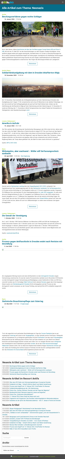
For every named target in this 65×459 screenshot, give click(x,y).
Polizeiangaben (58, 337)
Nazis (4, 299)
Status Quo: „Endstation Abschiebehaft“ (21, 394)
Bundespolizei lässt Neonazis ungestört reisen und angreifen (27, 392)
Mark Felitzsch (28, 282)
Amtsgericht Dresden (47, 276)
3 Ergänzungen (24, 304)
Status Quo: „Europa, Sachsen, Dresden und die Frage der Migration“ (30, 390)
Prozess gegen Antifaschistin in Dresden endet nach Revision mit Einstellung (32, 242)
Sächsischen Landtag (17, 186)
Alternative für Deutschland (15, 350)
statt (28, 110)
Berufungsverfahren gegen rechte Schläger (22, 16)
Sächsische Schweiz (53, 345)
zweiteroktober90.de (12, 233)
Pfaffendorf (41, 337)
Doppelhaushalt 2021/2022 (38, 186)
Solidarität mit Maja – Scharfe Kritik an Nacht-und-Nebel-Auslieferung (30, 384)
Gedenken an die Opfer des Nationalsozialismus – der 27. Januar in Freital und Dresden (35, 400)
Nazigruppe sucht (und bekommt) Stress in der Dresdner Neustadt (29, 416)
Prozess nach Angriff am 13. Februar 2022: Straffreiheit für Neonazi (30, 386)
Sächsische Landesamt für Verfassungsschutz (47, 188)
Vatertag (12, 335)
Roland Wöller (44, 198)
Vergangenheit (30, 335)
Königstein (58, 341)
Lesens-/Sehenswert (8, 121)
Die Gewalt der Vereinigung (14, 215)
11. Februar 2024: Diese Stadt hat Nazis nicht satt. (25, 396)
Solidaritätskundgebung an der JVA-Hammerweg (24, 388)
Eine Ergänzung (25, 156)
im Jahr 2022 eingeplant (46, 192)
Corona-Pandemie (46, 333)
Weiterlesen (32, 63)
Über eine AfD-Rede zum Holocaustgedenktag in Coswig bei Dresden (30, 382)
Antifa (4, 14)
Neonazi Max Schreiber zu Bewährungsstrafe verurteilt (26, 425)
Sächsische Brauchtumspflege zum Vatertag (22, 301)
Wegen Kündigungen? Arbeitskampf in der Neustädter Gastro (28, 408)
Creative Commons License (47, 456)
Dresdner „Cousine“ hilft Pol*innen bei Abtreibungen (25, 419)
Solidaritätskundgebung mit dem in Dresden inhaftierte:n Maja (30, 73)
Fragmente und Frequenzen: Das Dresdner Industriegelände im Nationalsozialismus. (34, 398)
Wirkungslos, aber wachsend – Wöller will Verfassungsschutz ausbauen (30, 152)
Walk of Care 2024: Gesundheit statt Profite (23, 429)
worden (33, 343)
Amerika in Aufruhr (10, 123)
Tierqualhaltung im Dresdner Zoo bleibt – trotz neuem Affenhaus (29, 421)
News (9, 70)
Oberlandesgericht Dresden (21, 284)
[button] (63, 2)
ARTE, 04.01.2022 (11, 143)
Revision (43, 282)
